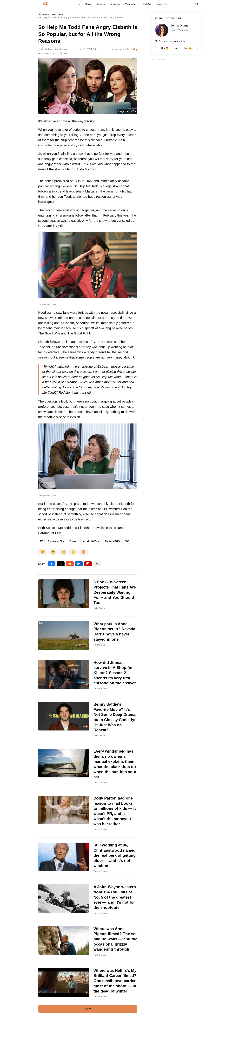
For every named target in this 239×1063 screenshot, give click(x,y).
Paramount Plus (56, 541)
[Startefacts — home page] (45, 4)
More (88, 1008)
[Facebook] (51, 563)
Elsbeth (73, 541)
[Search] (196, 4)
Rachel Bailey (130, 49)
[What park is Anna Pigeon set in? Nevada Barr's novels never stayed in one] (87, 635)
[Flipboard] (88, 563)
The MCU (147, 4)
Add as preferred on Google (52, 53)
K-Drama (115, 4)
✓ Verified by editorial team (52, 49)
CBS (127, 541)
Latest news (57, 14)
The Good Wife (112, 541)
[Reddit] (70, 563)
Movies (88, 4)
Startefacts (43, 14)
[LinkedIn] (79, 563)
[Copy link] (97, 563)
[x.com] (61, 563)
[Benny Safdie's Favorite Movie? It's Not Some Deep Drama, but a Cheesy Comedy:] (87, 720)
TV (78, 4)
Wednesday (131, 4)
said (88, 392)
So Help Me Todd (91, 541)
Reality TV (161, 4)
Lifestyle (101, 4)
